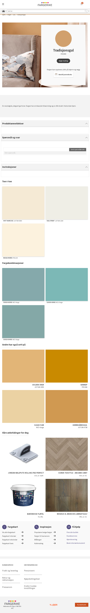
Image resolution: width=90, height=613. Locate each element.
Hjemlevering (72, 539)
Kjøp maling (63, 61)
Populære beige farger (43, 532)
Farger (9, 15)
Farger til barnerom (42, 536)
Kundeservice (72, 536)
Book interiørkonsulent (76, 543)
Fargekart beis (7, 543)
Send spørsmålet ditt (78, 149)
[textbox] (45, 152)
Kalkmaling (38, 543)
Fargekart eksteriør (9, 539)
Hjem (3, 15)
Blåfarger (38, 539)
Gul (14, 15)
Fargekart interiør (9, 536)
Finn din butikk (72, 532)
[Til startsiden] (45, 4)
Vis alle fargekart (8, 532)
